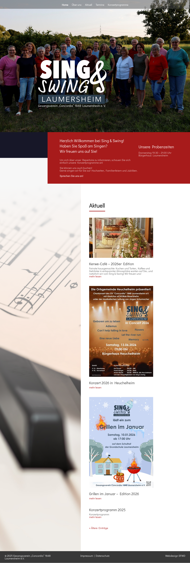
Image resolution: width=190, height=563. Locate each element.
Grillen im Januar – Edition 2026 (114, 493)
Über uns (76, 5)
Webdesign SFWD (175, 555)
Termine (100, 5)
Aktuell (88, 5)
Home (65, 5)
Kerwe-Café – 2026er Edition (111, 263)
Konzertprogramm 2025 (107, 509)
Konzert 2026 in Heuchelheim (112, 382)
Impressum (86, 555)
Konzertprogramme (118, 5)
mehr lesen (95, 276)
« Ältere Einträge (98, 528)
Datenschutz (102, 555)
